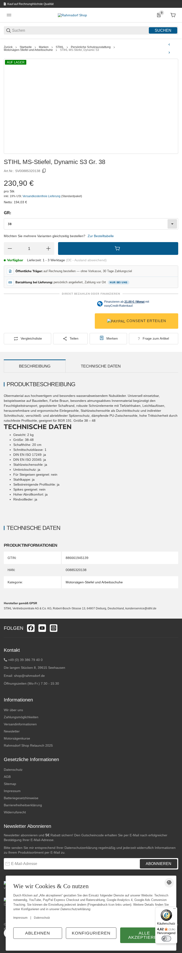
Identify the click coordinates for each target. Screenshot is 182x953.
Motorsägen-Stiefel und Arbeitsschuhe (28, 50)
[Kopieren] (44, 171)
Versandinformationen (20, 724)
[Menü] (174, 910)
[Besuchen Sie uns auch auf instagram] (53, 628)
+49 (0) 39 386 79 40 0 (25, 660)
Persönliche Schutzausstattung (91, 47)
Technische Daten (101, 366)
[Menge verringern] (9, 248)
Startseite (26, 47)
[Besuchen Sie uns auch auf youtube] (42, 628)
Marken (44, 47)
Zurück (8, 47)
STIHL (60, 47)
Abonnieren (158, 864)
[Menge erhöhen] (48, 248)
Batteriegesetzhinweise (21, 798)
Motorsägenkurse (17, 738)
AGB (7, 777)
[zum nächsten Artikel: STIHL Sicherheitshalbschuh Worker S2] (169, 53)
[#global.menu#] (9, 15)
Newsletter (12, 731)
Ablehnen (37, 933)
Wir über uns (13, 710)
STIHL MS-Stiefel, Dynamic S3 (79, 50)
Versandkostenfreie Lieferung (42, 196)
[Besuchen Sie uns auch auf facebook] (31, 628)
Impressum (12, 791)
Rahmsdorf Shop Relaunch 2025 (28, 745)
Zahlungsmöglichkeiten (21, 717)
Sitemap (10, 784)
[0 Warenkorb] (173, 15)
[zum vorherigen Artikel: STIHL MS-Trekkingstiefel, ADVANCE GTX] (169, 44)
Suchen (163, 30)
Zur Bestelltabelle (101, 236)
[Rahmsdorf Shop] (72, 15)
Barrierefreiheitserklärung (23, 805)
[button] (174, 617)
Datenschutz (13, 769)
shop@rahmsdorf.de (29, 676)
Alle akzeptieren (144, 935)
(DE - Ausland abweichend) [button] (86, 260)
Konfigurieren (91, 933)
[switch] (166, 938)
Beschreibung (34, 366)
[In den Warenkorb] (118, 248)
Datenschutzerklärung (80, 848)
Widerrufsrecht (15, 812)
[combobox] (91, 224)
